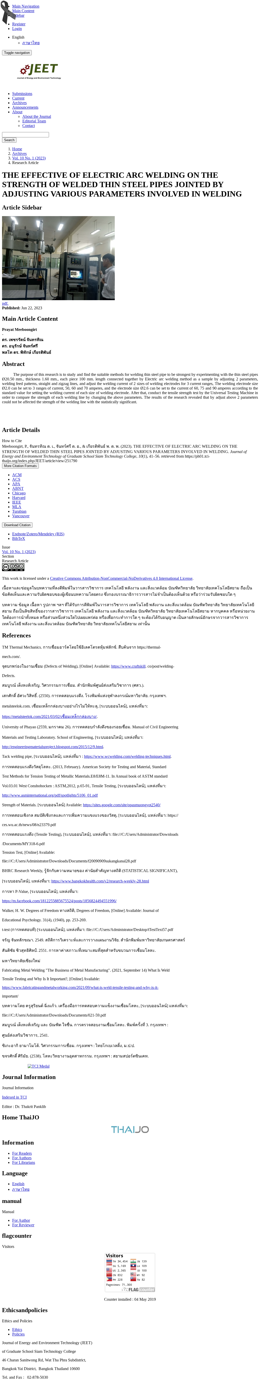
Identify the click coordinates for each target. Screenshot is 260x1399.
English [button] (18, 37)
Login (17, 28)
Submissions (22, 93)
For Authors (21, 1158)
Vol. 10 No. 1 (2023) (29, 158)
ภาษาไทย (31, 43)
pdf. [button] (5, 303)
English (18, 1184)
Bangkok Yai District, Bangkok (28, 1368)
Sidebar (18, 15)
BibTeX (18, 538)
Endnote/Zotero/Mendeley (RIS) (38, 534)
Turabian (19, 511)
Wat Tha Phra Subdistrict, (65, 1360)
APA (16, 484)
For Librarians (23, 1162)
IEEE (16, 502)
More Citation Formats (20, 466)
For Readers (22, 1153)
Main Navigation (25, 6)
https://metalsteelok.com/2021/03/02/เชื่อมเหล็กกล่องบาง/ (49, 716)
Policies (18, 1334)
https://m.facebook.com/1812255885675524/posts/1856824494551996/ (59, 901)
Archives (19, 103)
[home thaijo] (130, 1132)
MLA (16, 507)
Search (9, 140)
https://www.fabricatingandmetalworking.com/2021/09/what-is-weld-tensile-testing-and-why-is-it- (80, 987)
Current (18, 98)
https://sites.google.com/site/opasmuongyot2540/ (121, 805)
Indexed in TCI (14, 1097)
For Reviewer (23, 1225)
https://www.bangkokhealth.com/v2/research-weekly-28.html (100, 881)
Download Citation (17, 525)
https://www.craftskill (128, 666)
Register (18, 24)
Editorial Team (34, 121)
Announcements (25, 107)
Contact (28, 125)
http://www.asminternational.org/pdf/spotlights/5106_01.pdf (50, 795)
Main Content (23, 11)
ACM (17, 475)
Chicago (19, 493)
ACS (16, 479)
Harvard (18, 497)
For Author (21, 1220)
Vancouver (20, 516)
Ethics (17, 1329)
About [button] (17, 112)
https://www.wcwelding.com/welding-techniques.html (127, 756)
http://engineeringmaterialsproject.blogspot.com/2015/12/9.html (52, 747)
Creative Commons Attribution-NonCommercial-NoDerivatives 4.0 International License (121, 578)
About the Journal (36, 116)
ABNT (18, 488)
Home (17, 149)
